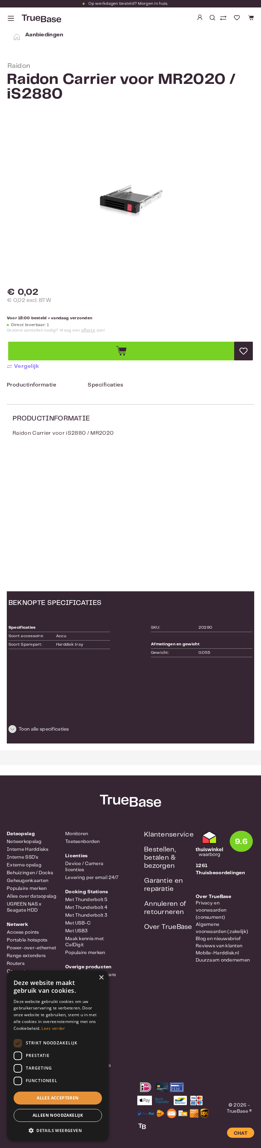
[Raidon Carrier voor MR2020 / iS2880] (130, 201)
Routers (15, 963)
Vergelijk (26, 366)
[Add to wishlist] (243, 351)
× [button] (101, 977)
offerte (88, 330)
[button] (130, 730)
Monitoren (76, 833)
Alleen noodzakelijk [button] (58, 1115)
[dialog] (58, 1055)
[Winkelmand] (250, 18)
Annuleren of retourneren (165, 908)
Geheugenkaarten (27, 880)
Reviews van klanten (219, 946)
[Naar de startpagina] (40, 18)
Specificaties (105, 385)
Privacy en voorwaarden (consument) (211, 910)
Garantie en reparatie (163, 885)
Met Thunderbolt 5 (86, 899)
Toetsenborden (82, 841)
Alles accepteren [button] (58, 1098)
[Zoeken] (212, 18)
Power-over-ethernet (31, 948)
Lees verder (53, 1028)
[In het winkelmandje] (121, 351)
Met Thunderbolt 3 (86, 915)
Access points (23, 932)
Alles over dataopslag (31, 896)
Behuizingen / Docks (30, 873)
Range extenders (26, 955)
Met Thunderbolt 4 (86, 907)
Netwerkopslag (24, 841)
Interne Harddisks (28, 849)
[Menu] (11, 18)
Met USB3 (76, 931)
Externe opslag (24, 865)
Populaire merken (27, 888)
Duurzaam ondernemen (223, 960)
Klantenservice (169, 834)
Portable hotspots (27, 940)
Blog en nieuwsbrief (218, 938)
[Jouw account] (200, 18)
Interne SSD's (22, 857)
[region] (130, 201)
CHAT (240, 1133)
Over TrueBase (168, 927)
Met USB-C (78, 923)
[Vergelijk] (224, 18)
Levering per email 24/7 (92, 877)
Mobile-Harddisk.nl (217, 953)
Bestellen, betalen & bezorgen (160, 857)
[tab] (31, 386)
